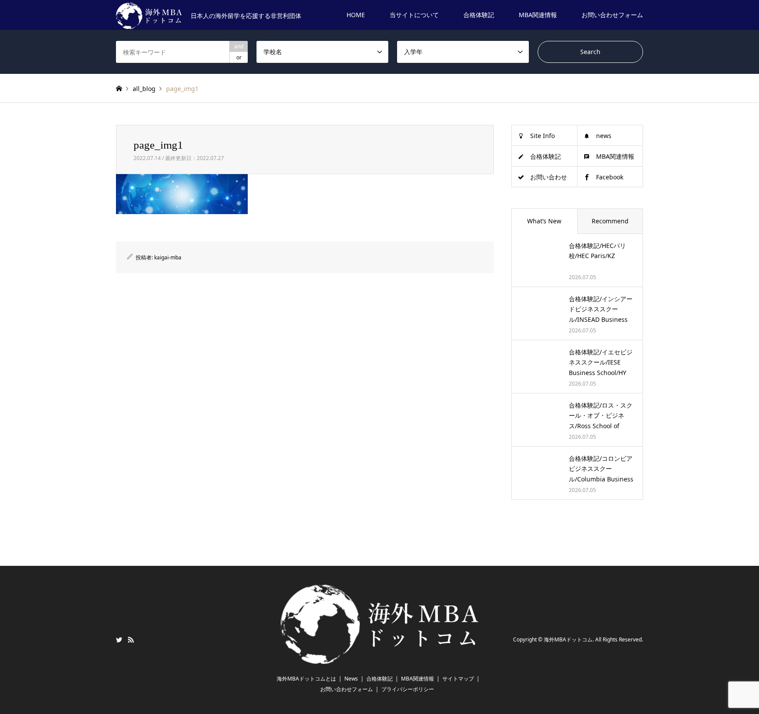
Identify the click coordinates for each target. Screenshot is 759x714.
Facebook (609, 177)
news (603, 135)
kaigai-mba (167, 257)
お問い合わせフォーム (612, 15)
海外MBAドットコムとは (306, 678)
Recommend (610, 221)
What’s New (544, 221)
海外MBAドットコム (568, 640)
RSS (131, 640)
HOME (356, 15)
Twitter (119, 640)
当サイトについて (414, 15)
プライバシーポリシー (407, 689)
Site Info (542, 135)
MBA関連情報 (538, 15)
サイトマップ (458, 678)
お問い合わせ (548, 177)
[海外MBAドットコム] (379, 658)
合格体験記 (478, 15)
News (351, 678)
